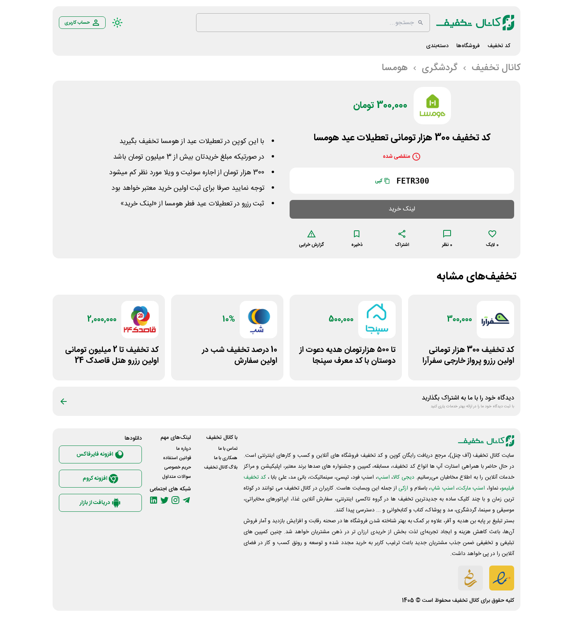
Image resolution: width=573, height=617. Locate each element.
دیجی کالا (403, 477)
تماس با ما (227, 449)
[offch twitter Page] (164, 500)
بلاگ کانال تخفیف (220, 467)
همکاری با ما (225, 458)
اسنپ (383, 477)
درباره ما (183, 449)
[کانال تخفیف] (475, 22)
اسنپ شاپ (442, 488)
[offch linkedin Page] (153, 500)
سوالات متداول (176, 477)
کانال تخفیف (465, 600)
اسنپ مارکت (471, 488)
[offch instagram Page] (175, 500)
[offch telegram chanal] (186, 500)
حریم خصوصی (177, 467)
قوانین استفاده (177, 458)
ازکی (403, 488)
